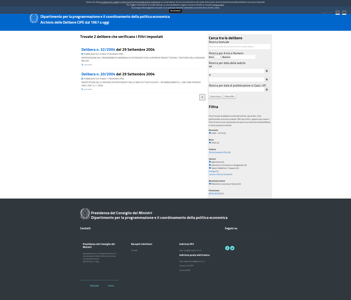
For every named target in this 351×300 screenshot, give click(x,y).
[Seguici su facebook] (227, 248)
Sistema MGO (185, 270)
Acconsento (175, 10)
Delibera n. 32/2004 (98, 49)
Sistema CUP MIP (186, 265)
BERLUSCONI (215, 193)
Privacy (111, 285)
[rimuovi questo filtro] (210, 133)
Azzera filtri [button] (229, 96)
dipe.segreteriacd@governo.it (192, 261)
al (210, 74)
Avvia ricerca (216, 96)
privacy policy (218, 4)
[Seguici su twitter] (232, 248)
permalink (88, 64)
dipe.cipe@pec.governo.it (190, 250)
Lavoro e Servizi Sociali (219, 174)
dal (210, 66)
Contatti (134, 250)
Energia (212, 171)
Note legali (94, 285)
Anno (211, 57)
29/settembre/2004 (218, 152)
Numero (226, 57)
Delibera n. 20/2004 (98, 74)
